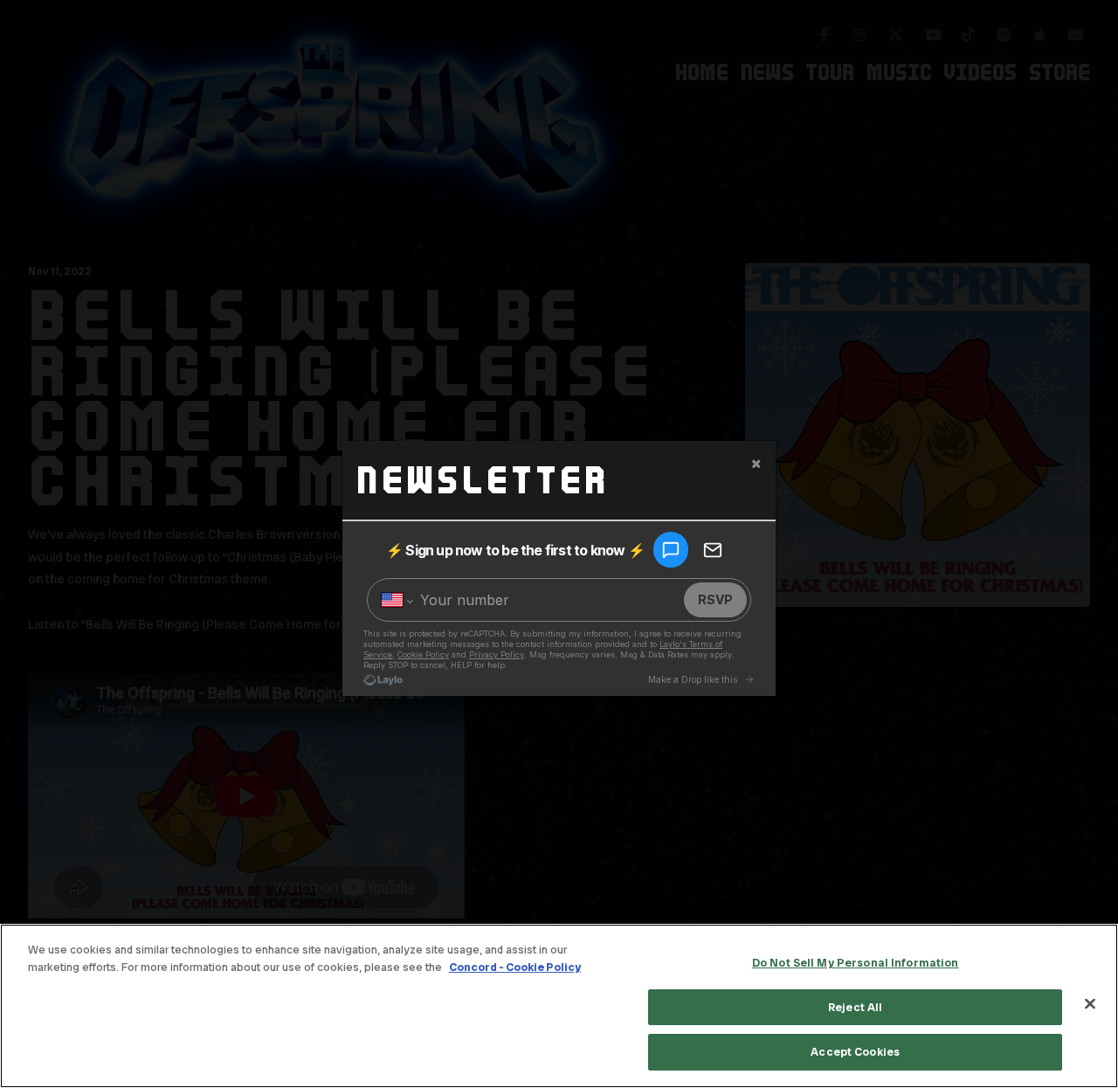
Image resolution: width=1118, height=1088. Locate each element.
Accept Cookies (855, 1051)
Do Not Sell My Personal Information (855, 962)
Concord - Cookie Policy (515, 967)
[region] (559, 1006)
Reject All (855, 1007)
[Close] (1090, 1004)
